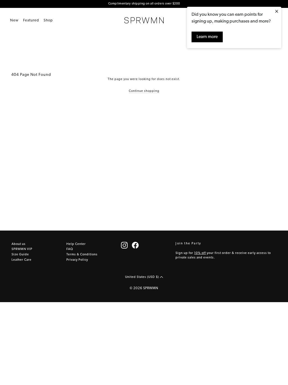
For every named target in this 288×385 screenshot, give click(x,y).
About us (19, 244)
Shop (48, 20)
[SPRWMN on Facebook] (135, 245)
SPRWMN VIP (22, 249)
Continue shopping (144, 91)
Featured (31, 20)
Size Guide (20, 254)
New (14, 20)
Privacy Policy (77, 260)
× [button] (276, 12)
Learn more (207, 37)
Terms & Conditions (82, 254)
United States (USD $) (142, 277)
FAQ (69, 249)
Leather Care (22, 260)
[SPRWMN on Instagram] (124, 245)
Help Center (76, 244)
